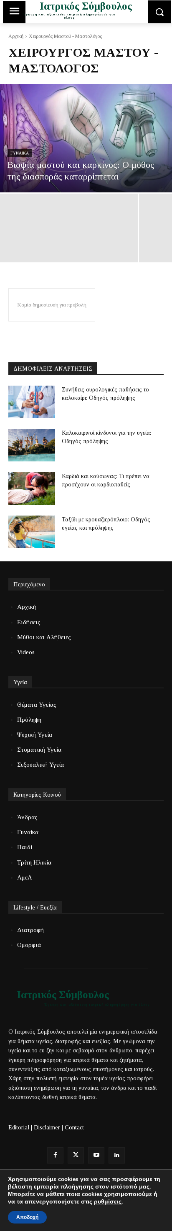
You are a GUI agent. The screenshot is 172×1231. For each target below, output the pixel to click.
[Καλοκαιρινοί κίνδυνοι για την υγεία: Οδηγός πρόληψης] (31, 445)
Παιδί (24, 847)
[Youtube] (96, 1155)
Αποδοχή (27, 1217)
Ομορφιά (29, 945)
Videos (26, 652)
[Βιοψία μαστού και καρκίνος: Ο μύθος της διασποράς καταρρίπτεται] (86, 138)
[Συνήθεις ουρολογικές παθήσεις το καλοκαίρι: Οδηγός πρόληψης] (31, 402)
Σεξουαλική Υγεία (40, 764)
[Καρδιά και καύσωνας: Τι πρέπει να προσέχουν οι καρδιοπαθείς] (31, 488)
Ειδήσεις (28, 622)
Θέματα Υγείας (36, 704)
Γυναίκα (19, 153)
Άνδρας (27, 817)
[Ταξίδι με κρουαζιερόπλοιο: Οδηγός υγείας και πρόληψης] (31, 532)
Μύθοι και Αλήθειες (44, 637)
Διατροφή (30, 930)
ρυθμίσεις (107, 1202)
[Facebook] (55, 1155)
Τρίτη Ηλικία (34, 862)
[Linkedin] (117, 1155)
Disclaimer (47, 1127)
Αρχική (15, 36)
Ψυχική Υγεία (34, 734)
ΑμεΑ (24, 877)
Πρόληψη (29, 719)
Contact (74, 1127)
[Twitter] (76, 1155)
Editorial (18, 1127)
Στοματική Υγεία (39, 749)
